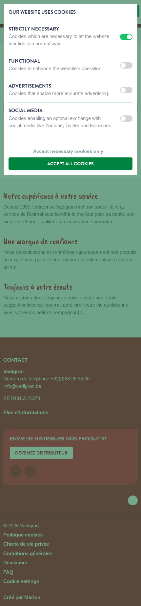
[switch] (126, 37)
